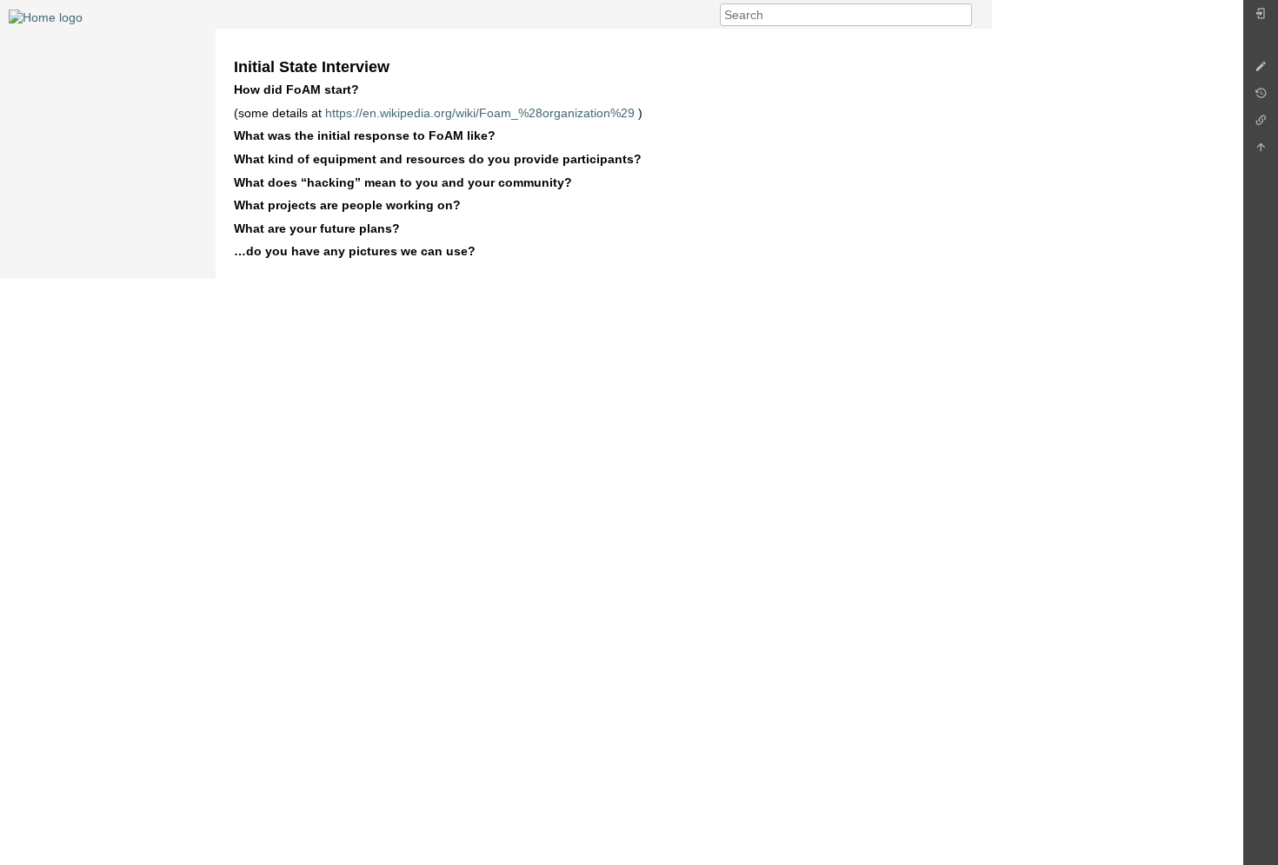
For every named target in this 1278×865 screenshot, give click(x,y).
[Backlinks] (1261, 124)
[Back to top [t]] (1261, 151)
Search (963, 15)
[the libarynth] (46, 16)
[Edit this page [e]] (1261, 70)
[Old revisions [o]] (1261, 97)
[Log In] (1261, 17)
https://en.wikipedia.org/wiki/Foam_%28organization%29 (480, 113)
